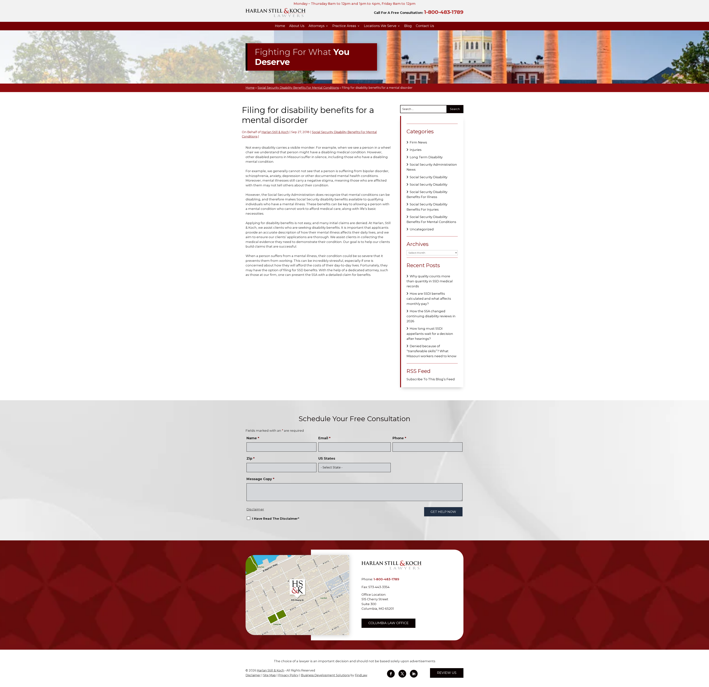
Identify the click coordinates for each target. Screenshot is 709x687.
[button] (705, 660)
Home (280, 26)
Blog (408, 26)
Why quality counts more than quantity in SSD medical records (430, 281)
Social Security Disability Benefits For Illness (427, 194)
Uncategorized (422, 229)
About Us (296, 26)
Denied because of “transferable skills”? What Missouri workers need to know (431, 351)
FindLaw (361, 675)
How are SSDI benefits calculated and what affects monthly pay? (429, 298)
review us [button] (446, 673)
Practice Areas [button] (344, 26)
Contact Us (425, 26)
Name (252, 438)
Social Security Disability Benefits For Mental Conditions (431, 219)
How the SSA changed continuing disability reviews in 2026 (431, 316)
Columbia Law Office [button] (388, 623)
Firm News (418, 142)
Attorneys (317, 26)
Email (324, 438)
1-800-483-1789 (443, 12)
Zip (250, 458)
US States (326, 458)
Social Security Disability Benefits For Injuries (427, 206)
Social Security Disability (428, 177)
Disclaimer (255, 509)
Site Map (269, 675)
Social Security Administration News (432, 167)
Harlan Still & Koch (275, 132)
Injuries (416, 150)
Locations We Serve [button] (380, 26)
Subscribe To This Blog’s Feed (431, 379)
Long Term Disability (426, 157)
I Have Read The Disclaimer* (275, 518)
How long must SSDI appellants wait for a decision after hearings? (430, 333)
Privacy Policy (288, 675)
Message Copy (260, 479)
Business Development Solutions (325, 675)
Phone (399, 438)
